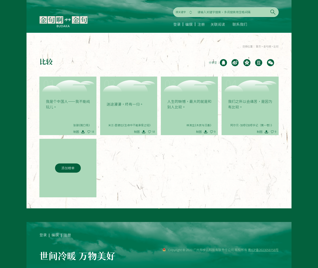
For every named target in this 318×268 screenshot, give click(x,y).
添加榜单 (68, 168)
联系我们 (239, 24)
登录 (177, 24)
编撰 (189, 24)
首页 (258, 46)
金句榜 (267, 46)
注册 (201, 24)
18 (92, 132)
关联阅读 (217, 24)
